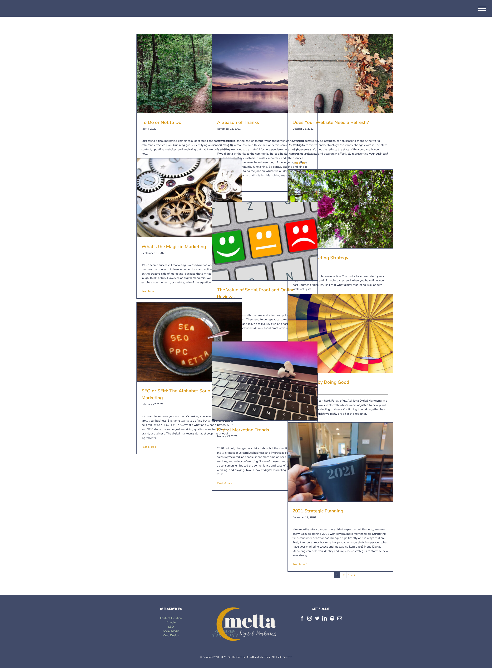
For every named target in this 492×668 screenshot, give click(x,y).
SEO (171, 627)
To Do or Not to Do (189, 69)
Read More (299, 163)
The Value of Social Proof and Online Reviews (264, 237)
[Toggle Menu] (482, 8)
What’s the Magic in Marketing (189, 194)
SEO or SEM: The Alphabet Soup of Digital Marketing (189, 338)
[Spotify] (332, 618)
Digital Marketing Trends (264, 377)
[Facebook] (302, 618)
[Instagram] (309, 618)
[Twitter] (317, 618)
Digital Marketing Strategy (340, 205)
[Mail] (339, 618)
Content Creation (171, 618)
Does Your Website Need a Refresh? (340, 69)
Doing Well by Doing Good (340, 329)
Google (171, 622)
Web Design (171, 635)
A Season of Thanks (264, 69)
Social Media (171, 631)
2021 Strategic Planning (340, 458)
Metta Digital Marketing (258, 657)
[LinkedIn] (324, 618)
